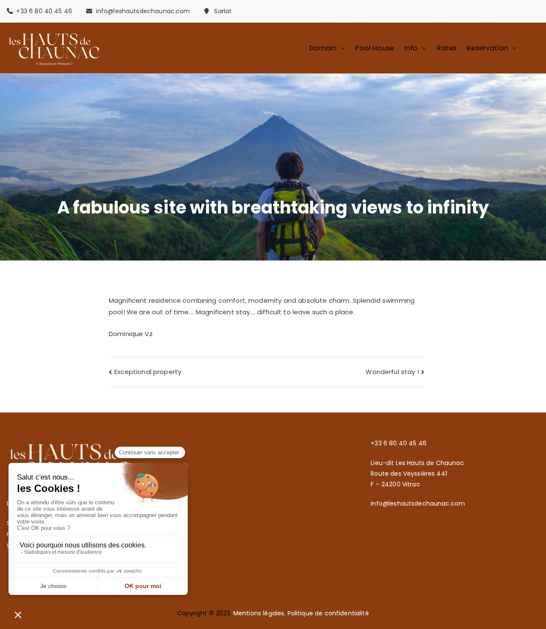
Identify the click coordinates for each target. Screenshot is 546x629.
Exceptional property (147, 371)
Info (411, 48)
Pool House (374, 48)
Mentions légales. (260, 613)
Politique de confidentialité (328, 613)
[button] (341, 48)
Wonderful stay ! (392, 371)
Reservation (487, 48)
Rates (447, 48)
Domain (323, 48)
